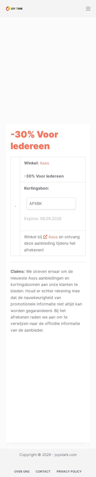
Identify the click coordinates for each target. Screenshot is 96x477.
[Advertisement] (48, 67)
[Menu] (88, 8)
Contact (43, 471)
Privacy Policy (69, 471)
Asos (44, 162)
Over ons (22, 471)
